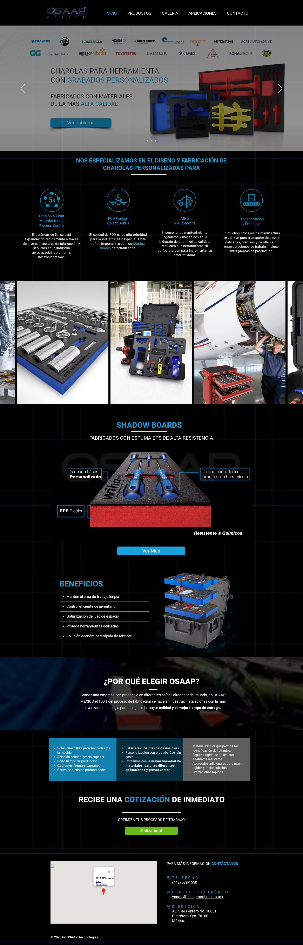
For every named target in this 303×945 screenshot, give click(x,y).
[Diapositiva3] (151, 140)
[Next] (280, 89)
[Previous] (23, 89)
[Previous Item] (7, 342)
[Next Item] (296, 342)
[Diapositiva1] (155, 140)
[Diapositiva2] (147, 140)
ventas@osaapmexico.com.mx (197, 897)
